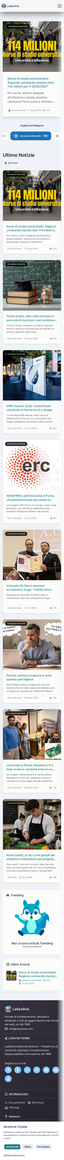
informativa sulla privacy (14, 1155)
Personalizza (43, 1147)
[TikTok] (36, 1070)
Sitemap (14, 1107)
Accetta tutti (12, 1147)
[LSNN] (55, 1070)
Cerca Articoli (17, 1102)
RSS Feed (13, 163)
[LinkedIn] (46, 1070)
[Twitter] (27, 1070)
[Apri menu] (59, 6)
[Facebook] (8, 1070)
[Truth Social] (8, 1078)
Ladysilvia (21, 1009)
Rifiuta (28, 1147)
